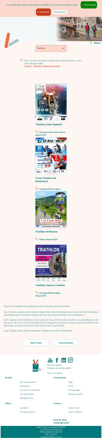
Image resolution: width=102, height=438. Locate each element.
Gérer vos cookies (55, 372)
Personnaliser (59, 12)
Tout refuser (44, 12)
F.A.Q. (71, 386)
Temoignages (74, 390)
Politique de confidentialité (59, 368)
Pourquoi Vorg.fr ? (28, 411)
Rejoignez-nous (26, 397)
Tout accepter (89, 5)
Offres (8, 403)
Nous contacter (66, 342)
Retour (97, 43)
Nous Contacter (75, 411)
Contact (57, 403)
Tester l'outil (36, 342)
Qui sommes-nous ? (28, 382)
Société (8, 377)
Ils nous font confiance (30, 390)
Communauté (59, 377)
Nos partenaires (27, 394)
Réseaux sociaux (75, 394)
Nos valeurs (25, 386)
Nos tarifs (24, 407)
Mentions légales (54, 365)
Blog (70, 382)
